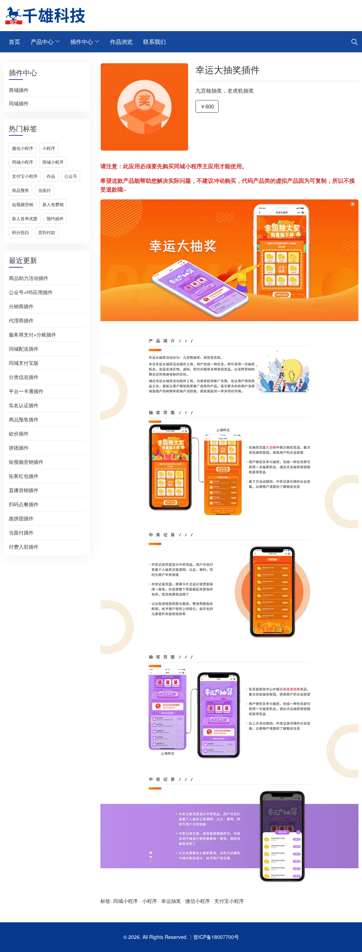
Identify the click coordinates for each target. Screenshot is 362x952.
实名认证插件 (24, 405)
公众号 (70, 176)
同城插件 (19, 103)
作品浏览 (121, 41)
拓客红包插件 (24, 475)
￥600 (207, 106)
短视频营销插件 (26, 461)
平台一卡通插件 (26, 391)
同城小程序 (22, 162)
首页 (14, 41)
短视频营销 (22, 204)
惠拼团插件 (21, 518)
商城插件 (19, 90)
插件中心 (81, 41)
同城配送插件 (24, 348)
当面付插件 (21, 532)
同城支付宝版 (24, 362)
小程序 (48, 148)
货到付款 (46, 232)
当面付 (44, 190)
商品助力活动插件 (28, 277)
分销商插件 (21, 306)
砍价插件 (19, 433)
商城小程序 (53, 162)
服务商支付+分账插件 (32, 334)
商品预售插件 (24, 419)
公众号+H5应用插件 (31, 292)
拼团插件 (19, 447)
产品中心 (42, 41)
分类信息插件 (24, 376)
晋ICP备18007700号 (216, 936)
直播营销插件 (24, 489)
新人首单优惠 (24, 218)
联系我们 (154, 41)
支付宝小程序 (24, 176)
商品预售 (20, 190)
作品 (51, 176)
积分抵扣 (20, 232)
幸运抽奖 (171, 900)
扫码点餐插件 (24, 504)
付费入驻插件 (24, 546)
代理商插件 (21, 320)
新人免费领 (53, 204)
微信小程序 (22, 148)
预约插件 (55, 218)
